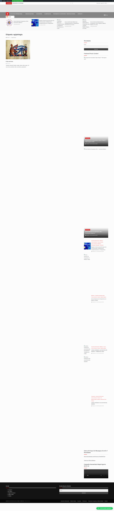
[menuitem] (1, 1)
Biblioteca (101, 240)
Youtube (9, 495)
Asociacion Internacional (16, 13)
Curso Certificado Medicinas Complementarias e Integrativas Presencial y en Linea (46, 23)
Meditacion (99, 243)
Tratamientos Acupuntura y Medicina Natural (64, 13)
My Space (10, 491)
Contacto (80, 13)
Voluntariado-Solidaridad (95, 245)
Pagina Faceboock (11, 492)
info (101, 397)
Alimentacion (47, 13)
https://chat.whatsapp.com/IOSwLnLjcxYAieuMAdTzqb (94, 456)
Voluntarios (101, 245)
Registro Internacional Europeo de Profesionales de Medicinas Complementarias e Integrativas (21, 22)
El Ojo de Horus (9, 61)
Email (85, 44)
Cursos (104, 346)
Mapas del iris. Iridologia (17, 3)
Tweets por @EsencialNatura (89, 460)
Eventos (98, 297)
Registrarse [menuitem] (8, 0)
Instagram (10, 489)
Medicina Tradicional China (101, 399)
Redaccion (8, 63)
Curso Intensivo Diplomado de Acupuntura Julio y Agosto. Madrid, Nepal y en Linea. (72, 23)
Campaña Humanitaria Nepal (99, 295)
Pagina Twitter (11, 494)
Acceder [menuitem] (4, 0)
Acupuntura (39, 13)
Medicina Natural (30, 13)
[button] (104, 508)
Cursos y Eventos (94, 242)
